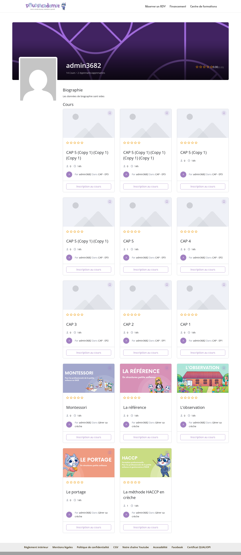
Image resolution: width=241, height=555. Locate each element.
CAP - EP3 (103, 174)
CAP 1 (185, 324)
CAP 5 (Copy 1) (193, 152)
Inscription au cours (88, 186)
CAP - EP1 (160, 340)
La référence (134, 407)
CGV (115, 547)
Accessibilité (160, 547)
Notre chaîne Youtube (135, 547)
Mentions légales (62, 547)
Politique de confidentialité (93, 547)
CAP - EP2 (217, 257)
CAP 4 (185, 241)
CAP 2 (128, 324)
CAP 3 (71, 324)
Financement (178, 6)
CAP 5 (128, 241)
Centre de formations (203, 6)
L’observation (192, 407)
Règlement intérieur (36, 547)
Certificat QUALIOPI (199, 547)
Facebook (177, 547)
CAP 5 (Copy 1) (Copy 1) (87, 241)
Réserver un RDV (155, 6)
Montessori (76, 407)
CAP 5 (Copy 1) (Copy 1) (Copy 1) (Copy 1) (144, 155)
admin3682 (85, 174)
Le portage (76, 492)
